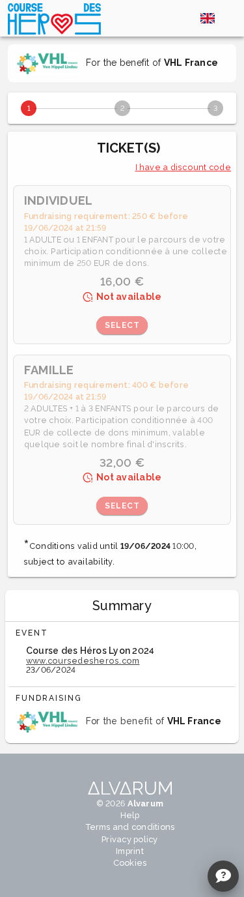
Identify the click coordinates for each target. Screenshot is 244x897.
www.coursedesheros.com (83, 661)
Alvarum (146, 803)
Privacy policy (130, 839)
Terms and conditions (130, 827)
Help (130, 815)
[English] (207, 18)
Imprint (130, 851)
